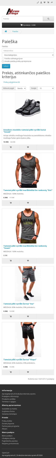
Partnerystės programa (10, 426)
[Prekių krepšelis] (48, 2)
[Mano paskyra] (41, 2)
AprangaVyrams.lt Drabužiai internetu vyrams (18, 394)
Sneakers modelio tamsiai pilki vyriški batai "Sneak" (24, 130)
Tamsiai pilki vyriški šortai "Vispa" (19, 359)
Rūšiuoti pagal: (8, 88)
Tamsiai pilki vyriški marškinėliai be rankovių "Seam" (25, 247)
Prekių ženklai (7, 421)
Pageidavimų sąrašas (10, 441)
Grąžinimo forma (8, 411)
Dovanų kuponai (8, 423)
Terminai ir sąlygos (9, 402)
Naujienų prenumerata (10, 443)
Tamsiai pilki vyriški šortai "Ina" (18, 303)
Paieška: (5, 46)
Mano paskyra (7, 436)
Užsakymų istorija (8, 438)
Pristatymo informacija (10, 396)
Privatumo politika (8, 399)
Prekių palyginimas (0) (12, 82)
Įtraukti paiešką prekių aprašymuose (18, 61)
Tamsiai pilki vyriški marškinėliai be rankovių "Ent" (27, 190)
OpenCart (5, 453)
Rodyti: (33, 88)
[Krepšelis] (52, 2)
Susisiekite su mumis (9, 409)
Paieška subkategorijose (14, 58)
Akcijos (4, 429)
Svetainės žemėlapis (9, 414)
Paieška (15, 31)
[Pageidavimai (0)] (44, 2)
